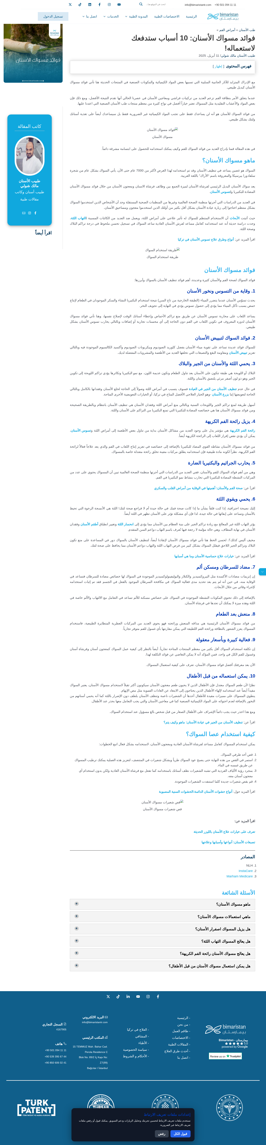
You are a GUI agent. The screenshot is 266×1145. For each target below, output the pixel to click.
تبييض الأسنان (238, 352)
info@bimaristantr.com (95, 1022)
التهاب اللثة (78, 218)
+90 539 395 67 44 (55, 1056)
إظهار (218, 66)
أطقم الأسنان (89, 524)
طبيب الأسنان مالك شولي (238, 55)
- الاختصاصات (181, 1038)
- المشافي (142, 1036)
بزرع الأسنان (220, 394)
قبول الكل (180, 1134)
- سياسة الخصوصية (136, 1049)
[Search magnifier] (140, 4)
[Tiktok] (80, 4)
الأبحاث (235, 218)
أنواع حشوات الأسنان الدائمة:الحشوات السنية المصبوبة (195, 791)
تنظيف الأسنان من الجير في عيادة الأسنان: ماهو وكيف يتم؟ (203, 722)
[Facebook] (99, 4)
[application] (127, 16)
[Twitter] (70, 4)
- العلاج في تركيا (138, 1029)
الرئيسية (191, 16)
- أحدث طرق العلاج (177, 1051)
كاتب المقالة (29, 126)
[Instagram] (148, 996)
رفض (161, 1134)
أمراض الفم (227, 30)
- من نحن (183, 1024)
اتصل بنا (91, 16)
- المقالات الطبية (179, 1044)
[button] (155, 8)
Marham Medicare (240, 876)
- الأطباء (143, 1043)
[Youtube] (119, 4)
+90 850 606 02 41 (55, 1063)
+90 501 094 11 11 (55, 1050)
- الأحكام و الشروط (136, 1056)
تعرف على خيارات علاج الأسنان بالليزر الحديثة (224, 832)
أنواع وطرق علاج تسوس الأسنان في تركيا (206, 239)
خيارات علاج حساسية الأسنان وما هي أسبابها (204, 556)
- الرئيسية (183, 1018)
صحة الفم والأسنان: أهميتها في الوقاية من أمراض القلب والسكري (198, 488)
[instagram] (109, 4)
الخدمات (113, 16)
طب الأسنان (247, 30)
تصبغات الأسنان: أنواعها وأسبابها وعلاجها (228, 842)
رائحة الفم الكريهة (242, 430)
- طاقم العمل (181, 1031)
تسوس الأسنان (220, 192)
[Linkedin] (89, 4)
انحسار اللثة (126, 524)
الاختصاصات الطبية (166, 16)
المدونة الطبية (138, 16)
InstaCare (246, 871)
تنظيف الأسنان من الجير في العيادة (213, 389)
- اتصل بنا (183, 1057)
